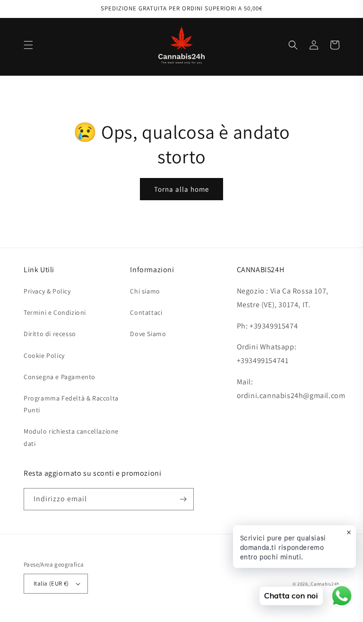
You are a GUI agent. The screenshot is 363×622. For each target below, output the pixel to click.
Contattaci (146, 312)
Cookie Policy (44, 355)
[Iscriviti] (183, 499)
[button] (28, 45)
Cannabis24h (325, 584)
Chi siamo (145, 291)
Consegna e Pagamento (59, 377)
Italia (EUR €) (51, 583)
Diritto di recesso (50, 333)
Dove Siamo (148, 333)
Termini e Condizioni (55, 312)
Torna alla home (181, 189)
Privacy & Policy (47, 291)
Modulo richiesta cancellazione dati (71, 437)
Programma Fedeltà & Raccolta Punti (71, 404)
